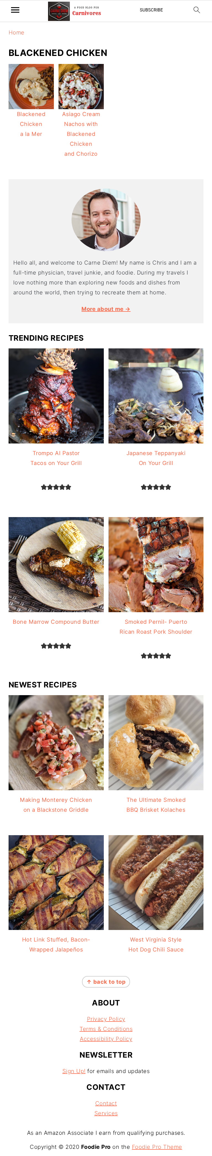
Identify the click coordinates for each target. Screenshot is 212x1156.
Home (17, 32)
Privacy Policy (106, 1019)
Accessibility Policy (106, 1039)
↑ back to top (106, 981)
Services (106, 1113)
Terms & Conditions (106, 1029)
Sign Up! (74, 1071)
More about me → (106, 309)
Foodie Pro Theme (157, 1147)
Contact (106, 1103)
